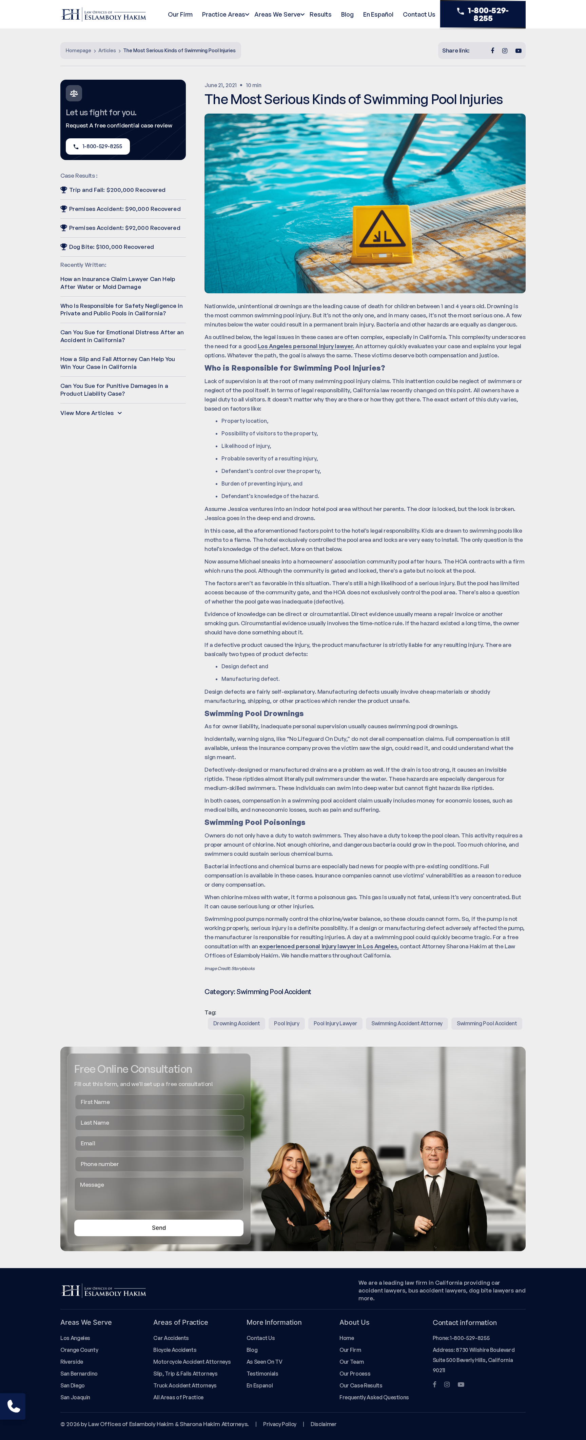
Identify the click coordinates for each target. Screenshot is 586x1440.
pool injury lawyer (335, 1023)
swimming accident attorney (407, 1023)
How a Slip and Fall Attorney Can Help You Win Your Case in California (117, 362)
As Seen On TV (264, 1361)
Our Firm (180, 14)
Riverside (71, 1361)
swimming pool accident (487, 1023)
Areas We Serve (277, 14)
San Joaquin (75, 1397)
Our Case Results (360, 1385)
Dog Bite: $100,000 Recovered (111, 246)
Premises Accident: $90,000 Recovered (125, 208)
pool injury (286, 1023)
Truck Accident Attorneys (185, 1385)
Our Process (354, 1373)
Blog (347, 14)
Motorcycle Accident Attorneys (192, 1361)
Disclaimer (323, 1424)
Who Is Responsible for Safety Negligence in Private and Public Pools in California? (121, 309)
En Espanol (260, 1385)
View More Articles (87, 412)
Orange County (79, 1349)
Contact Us (419, 14)
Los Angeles (75, 1338)
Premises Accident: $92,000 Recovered (124, 227)
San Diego (72, 1385)
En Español (378, 14)
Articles (107, 50)
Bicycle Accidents (174, 1349)
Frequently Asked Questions (374, 1397)
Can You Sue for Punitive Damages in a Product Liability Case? (114, 389)
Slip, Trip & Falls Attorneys (185, 1373)
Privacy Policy (279, 1424)
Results (321, 14)
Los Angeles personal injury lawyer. (306, 346)
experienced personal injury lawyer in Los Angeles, (328, 946)
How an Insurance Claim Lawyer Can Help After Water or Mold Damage (117, 282)
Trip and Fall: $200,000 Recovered (117, 189)
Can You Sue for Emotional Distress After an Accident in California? (122, 336)
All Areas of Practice (178, 1397)
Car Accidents (171, 1338)
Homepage (78, 50)
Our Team (351, 1361)
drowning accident (236, 1023)
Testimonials (262, 1373)
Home (346, 1338)
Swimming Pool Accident (273, 991)
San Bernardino (79, 1373)
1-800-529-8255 (488, 14)
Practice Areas (223, 14)
